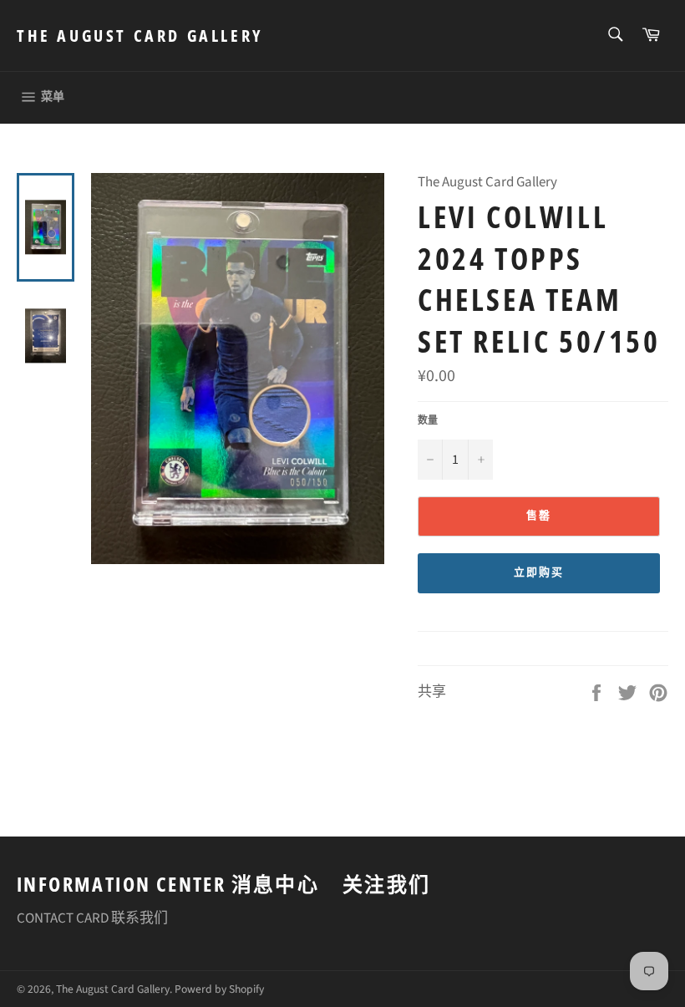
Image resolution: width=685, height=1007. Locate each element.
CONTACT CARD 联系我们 (92, 918)
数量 (428, 421)
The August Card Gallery (140, 35)
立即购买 (539, 572)
